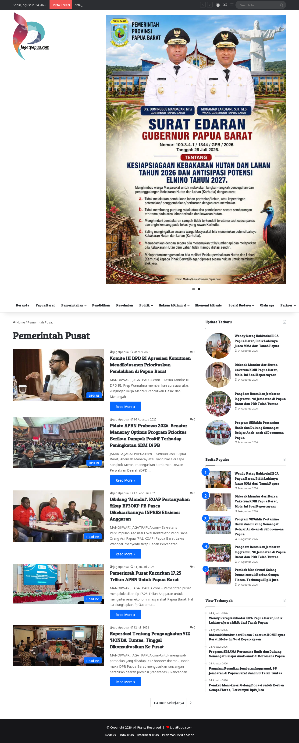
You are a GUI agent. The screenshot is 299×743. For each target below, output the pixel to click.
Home (20, 322)
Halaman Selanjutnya (169, 702)
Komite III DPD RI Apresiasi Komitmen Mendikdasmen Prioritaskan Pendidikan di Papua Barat (150, 364)
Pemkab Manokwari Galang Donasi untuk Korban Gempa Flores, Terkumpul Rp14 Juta (257, 575)
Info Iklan (127, 734)
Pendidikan (101, 305)
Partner (286, 305)
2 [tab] (199, 289)
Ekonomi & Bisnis (208, 305)
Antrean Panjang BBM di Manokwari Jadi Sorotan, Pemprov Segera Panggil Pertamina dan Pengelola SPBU (150, 4)
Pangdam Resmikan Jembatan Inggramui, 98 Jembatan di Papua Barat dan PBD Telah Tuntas (260, 399)
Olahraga (267, 305)
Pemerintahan (72, 305)
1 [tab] (193, 289)
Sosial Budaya (239, 305)
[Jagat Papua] (31, 36)
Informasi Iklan (148, 734)
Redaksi (111, 734)
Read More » (125, 406)
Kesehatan (124, 305)
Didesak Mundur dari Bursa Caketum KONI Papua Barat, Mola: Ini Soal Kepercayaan (256, 370)
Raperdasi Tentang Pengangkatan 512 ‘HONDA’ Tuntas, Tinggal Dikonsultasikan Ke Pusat (150, 640)
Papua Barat (45, 305)
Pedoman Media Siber (178, 734)
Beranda (22, 305)
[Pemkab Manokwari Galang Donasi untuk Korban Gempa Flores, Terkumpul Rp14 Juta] (218, 575)
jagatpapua (121, 351)
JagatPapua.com (181, 727)
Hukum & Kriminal (172, 305)
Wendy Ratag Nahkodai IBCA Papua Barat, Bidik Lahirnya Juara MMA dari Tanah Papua (257, 341)
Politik (144, 305)
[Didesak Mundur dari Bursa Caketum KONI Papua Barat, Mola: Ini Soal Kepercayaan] (218, 375)
